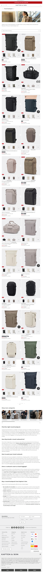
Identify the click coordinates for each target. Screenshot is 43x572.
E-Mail (32, 516)
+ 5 (38, 116)
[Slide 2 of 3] (21, 421)
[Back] (3, 9)
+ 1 (18, 85)
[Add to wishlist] (20, 34)
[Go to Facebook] (14, 527)
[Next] (39, 422)
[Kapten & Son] (21, 5)
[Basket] (6, 5)
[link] (11, 48)
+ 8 (38, 239)
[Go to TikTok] (16, 527)
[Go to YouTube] (21, 527)
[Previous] (2, 422)
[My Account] (2, 5)
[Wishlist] (4, 5)
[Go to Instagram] (12, 527)
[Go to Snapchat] (23, 527)
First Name (22, 516)
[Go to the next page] (24, 403)
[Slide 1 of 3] (8, 421)
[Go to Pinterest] (19, 527)
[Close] (41, 2)
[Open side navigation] (40, 5)
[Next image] (20, 43)
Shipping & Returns (20, 0)
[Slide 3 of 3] (33, 421)
